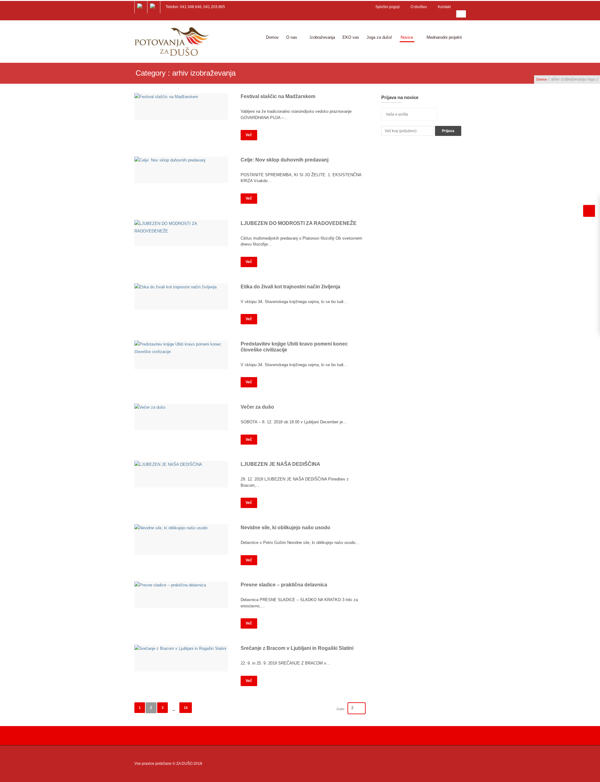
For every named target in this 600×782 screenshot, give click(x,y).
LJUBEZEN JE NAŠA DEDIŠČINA (280, 464)
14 (186, 708)
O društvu (419, 7)
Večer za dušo (257, 407)
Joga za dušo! (379, 37)
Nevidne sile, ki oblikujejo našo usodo (285, 527)
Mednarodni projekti (444, 37)
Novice (407, 37)
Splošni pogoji (387, 7)
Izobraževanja (322, 37)
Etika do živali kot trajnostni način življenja (290, 286)
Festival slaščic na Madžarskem (278, 96)
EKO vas (350, 37)
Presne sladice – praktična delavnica (284, 584)
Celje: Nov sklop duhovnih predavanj (284, 159)
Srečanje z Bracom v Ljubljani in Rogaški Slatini (297, 648)
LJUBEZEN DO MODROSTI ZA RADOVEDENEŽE (299, 223)
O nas (291, 37)
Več (249, 135)
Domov (272, 37)
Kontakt (444, 7)
